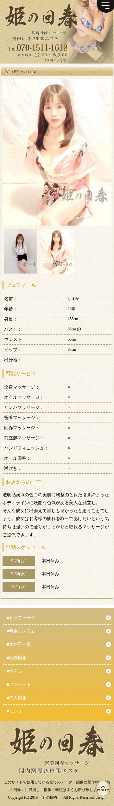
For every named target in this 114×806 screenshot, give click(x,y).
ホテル (14, 671)
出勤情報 (16, 657)
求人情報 (16, 697)
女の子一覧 (18, 644)
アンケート (18, 684)
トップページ (20, 617)
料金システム (20, 631)
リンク (14, 711)
